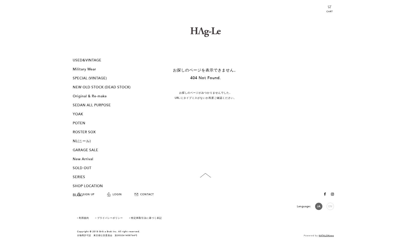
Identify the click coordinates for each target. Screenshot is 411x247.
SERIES (79, 177)
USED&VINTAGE (87, 60)
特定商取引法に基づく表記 (146, 218)
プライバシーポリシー (110, 218)
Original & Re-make (90, 96)
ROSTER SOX (84, 132)
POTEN (79, 123)
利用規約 (84, 218)
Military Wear (84, 69)
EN (330, 206)
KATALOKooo (326, 235)
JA (318, 206)
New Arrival (83, 159)
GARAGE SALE (85, 150)
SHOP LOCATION (88, 186)
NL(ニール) (82, 141)
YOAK (78, 114)
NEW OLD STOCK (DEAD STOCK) (102, 87)
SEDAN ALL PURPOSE (92, 105)
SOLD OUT (82, 168)
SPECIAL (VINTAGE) (90, 78)
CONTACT (147, 194)
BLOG (78, 195)
